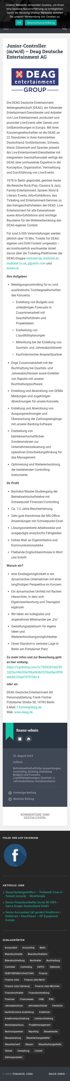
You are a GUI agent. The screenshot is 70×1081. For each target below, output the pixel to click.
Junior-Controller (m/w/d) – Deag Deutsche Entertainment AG (35, 51)
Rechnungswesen (14, 1031)
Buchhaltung (53, 960)
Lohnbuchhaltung (43, 1018)
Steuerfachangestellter (38, 1038)
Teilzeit (8, 1050)
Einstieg (33, 771)
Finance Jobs (12, 979)
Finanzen (10, 999)
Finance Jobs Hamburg (17, 986)
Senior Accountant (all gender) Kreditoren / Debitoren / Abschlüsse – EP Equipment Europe (33, 916)
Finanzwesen (27, 999)
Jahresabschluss (14, 1005)
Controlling (20, 771)
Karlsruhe (57, 1005)
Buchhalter (35, 960)
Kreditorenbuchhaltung (17, 1018)
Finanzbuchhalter (14, 992)
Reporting (33, 1031)
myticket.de (34, 258)
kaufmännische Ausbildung (19, 1012)
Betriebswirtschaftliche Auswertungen (36, 768)
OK (19, 22)
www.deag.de (23, 712)
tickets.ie (13, 268)
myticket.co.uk (16, 263)
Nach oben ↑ (58, 1073)
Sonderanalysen (45, 781)
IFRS (51, 999)
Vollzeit (18, 762)
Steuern (29, 1044)
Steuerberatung (13, 1038)
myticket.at (50, 258)
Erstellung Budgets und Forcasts (32, 773)
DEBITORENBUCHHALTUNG (19, 973)
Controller (10, 967)
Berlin (43, 947)
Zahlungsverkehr (13, 1057)
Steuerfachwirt (12, 1044)
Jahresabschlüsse (37, 1005)
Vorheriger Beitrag (24, 792)
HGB (41, 999)
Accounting (28, 947)
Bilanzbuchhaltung (15, 960)
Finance (43, 973)
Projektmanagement (39, 1025)
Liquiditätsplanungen (26, 777)
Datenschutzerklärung (41, 22)
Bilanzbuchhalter (14, 954)
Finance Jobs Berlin (34, 979)
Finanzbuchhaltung (39, 992)
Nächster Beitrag (23, 798)
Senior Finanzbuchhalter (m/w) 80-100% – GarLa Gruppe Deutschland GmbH (32, 904)
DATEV (41, 967)
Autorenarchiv (19, 738)
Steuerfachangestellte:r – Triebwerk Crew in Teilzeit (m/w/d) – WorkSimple (33, 894)
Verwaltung (23, 1050)
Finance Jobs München (47, 986)
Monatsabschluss (14, 1025)
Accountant (11, 947)
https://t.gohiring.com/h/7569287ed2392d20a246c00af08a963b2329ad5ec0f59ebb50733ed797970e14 (35, 672)
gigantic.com (37, 263)
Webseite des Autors (28, 738)
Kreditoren (44, 1012)
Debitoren (55, 967)
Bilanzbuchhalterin (37, 954)
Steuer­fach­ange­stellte (49, 1044)
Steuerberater (51, 1031)
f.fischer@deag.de (29, 707)
